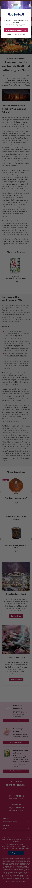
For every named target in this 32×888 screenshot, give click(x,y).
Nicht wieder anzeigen (20, 34)
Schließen (9, 34)
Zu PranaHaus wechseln (16, 30)
